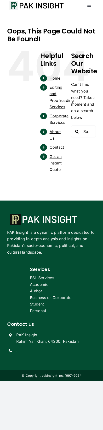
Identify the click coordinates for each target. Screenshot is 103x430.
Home (55, 78)
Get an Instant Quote (56, 163)
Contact (57, 147)
